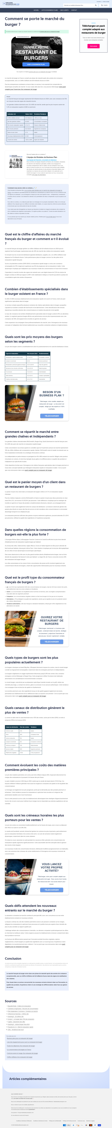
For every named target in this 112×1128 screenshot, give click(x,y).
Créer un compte (106, 1)
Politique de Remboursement (69, 1120)
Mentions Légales (90, 1120)
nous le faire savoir (51, 216)
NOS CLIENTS (64, 10)
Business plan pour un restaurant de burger (20, 1038)
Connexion (99, 1)
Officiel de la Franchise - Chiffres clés (18, 1014)
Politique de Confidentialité (55, 1120)
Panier (105, 5)
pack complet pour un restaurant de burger (38, 470)
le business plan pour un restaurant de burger (50, 31)
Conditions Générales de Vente (40, 1120)
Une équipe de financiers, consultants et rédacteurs (42, 160)
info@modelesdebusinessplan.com (26, 1112)
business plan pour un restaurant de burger (40, 72)
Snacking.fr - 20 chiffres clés (16, 1016)
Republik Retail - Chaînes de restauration (19, 1006)
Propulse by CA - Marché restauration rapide (20, 1027)
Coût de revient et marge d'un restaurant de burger (22, 1053)
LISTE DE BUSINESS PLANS (49, 10)
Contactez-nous (81, 1120)
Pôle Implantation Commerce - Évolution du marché (23, 1011)
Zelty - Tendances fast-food (16, 1029)
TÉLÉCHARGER (93, 46)
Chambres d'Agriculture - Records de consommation (23, 1008)
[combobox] (80, 5)
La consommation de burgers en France (19, 1049)
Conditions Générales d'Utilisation (24, 1120)
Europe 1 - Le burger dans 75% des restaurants (21, 1019)
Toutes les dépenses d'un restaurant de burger (21, 1046)
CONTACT (74, 10)
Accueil (36, 10)
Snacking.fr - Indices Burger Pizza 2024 (19, 1024)
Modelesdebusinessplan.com (21, 1125)
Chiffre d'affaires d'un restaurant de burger (19, 1057)
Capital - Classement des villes (16, 1022)
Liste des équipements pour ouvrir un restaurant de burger (24, 1042)
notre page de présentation (39, 174)
